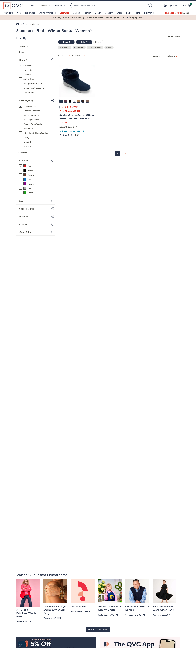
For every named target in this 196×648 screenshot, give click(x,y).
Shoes (119, 12)
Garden (76, 12)
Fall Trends (30, 12)
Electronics (149, 12)
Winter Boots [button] (95, 47)
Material (23, 216)
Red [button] (109, 47)
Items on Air (60, 5)
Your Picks (8, 12)
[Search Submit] (149, 5)
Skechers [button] (80, 47)
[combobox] (108, 5)
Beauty (98, 12)
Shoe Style (26, 100)
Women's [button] (65, 47)
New (19, 12)
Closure (23, 224)
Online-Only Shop (47, 12)
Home (137, 12)
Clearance (64, 12)
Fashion (87, 12)
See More (23, 152)
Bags (128, 12)
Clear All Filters (172, 36)
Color (23, 160)
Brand (23, 59)
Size (21, 201)
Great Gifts (25, 232)
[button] (165, 6)
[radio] (61, 101)
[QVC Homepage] (17, 24)
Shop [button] (31, 5)
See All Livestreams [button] (98, 629)
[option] (98, 17)
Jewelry (109, 12)
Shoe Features (26, 208)
